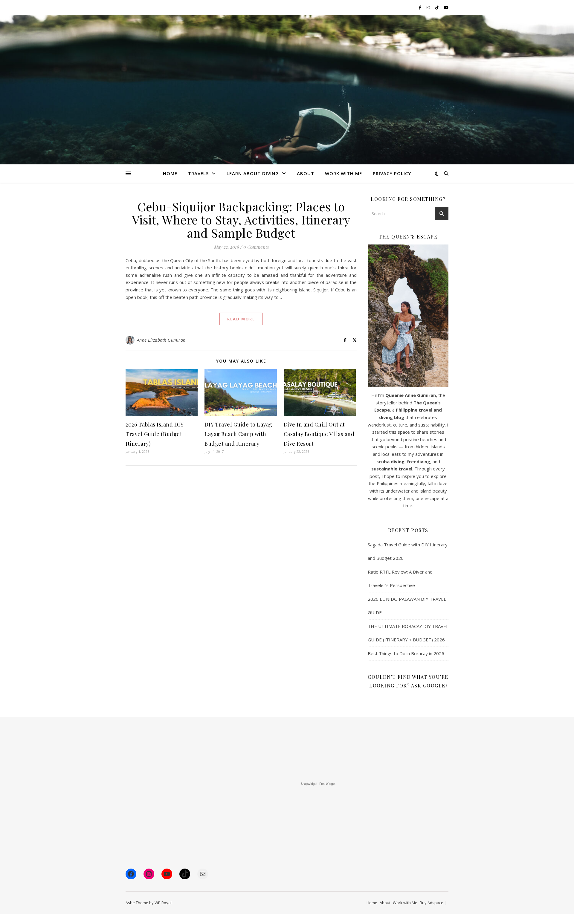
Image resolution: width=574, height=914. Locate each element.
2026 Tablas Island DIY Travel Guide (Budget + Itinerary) (156, 434)
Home (170, 173)
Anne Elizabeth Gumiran (161, 340)
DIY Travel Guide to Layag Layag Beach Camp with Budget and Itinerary (238, 434)
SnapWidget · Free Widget (318, 783)
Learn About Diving (253, 173)
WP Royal (163, 902)
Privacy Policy (392, 173)
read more (241, 319)
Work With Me (343, 173)
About (305, 173)
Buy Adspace (431, 902)
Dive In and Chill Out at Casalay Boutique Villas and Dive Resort (319, 434)
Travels (198, 173)
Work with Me (405, 902)
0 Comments (256, 247)
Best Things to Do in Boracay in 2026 (406, 653)
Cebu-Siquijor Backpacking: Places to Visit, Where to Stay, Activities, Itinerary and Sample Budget (241, 219)
